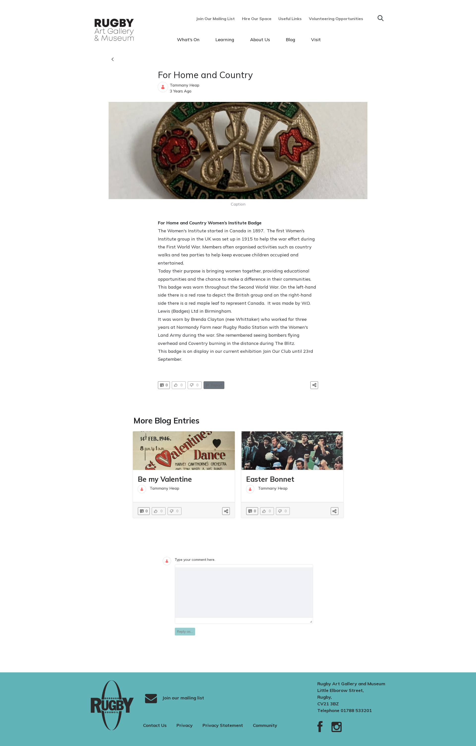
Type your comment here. (195, 559)
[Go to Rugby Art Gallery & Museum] (105, 29)
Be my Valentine (165, 479)
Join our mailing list (182, 698)
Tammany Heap (184, 85)
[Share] (314, 385)
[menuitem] (217, 19)
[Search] (380, 18)
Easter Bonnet (270, 479)
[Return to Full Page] (113, 59)
